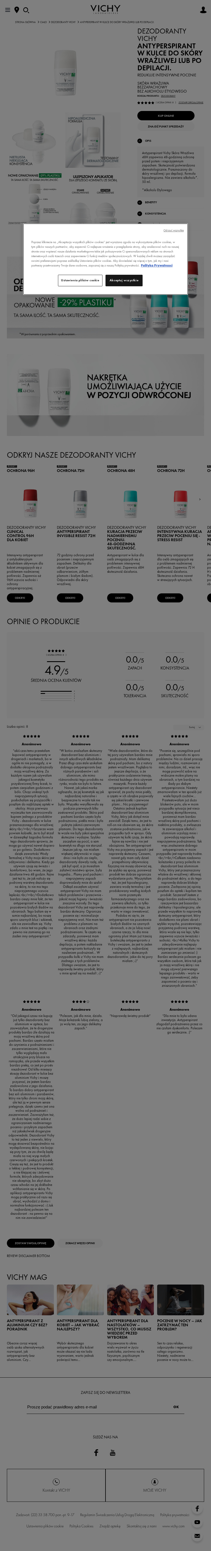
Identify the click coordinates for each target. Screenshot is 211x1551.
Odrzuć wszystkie (173, 230)
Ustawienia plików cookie (80, 280)
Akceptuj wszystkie (124, 280)
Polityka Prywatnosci (157, 265)
